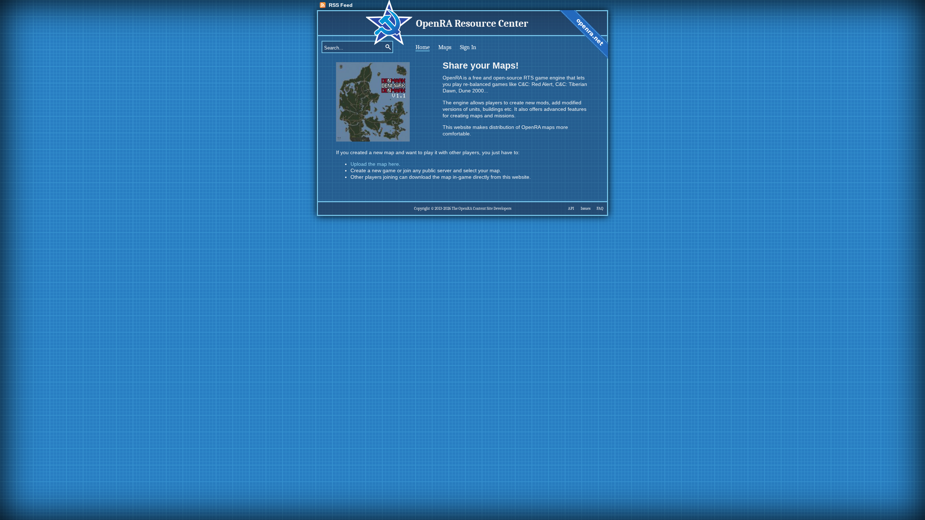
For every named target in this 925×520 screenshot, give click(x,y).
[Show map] (373, 140)
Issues (585, 208)
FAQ (600, 208)
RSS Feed (341, 5)
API (571, 208)
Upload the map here (374, 164)
